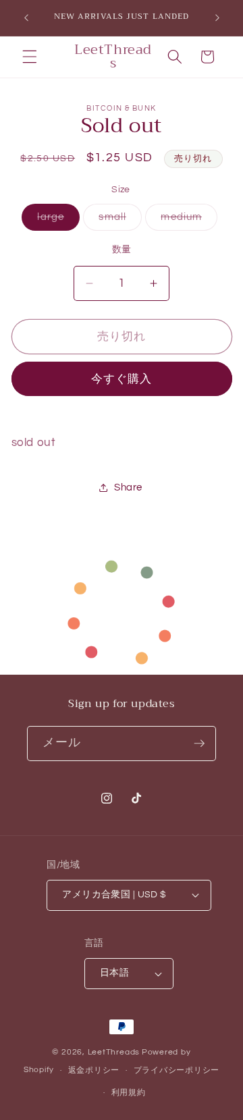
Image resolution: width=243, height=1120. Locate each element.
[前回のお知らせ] (26, 18)
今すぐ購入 (122, 379)
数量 (122, 249)
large (55, 220)
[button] (30, 56)
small (117, 220)
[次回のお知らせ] (217, 18)
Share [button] (128, 487)
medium (186, 220)
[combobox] (43, 1022)
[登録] (199, 743)
